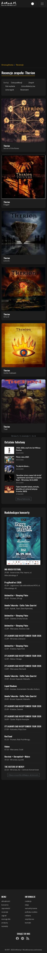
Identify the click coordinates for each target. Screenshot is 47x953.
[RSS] (27, 938)
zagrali (3, 916)
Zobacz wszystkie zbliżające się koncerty (23, 775)
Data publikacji (16, 83)
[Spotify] (22, 938)
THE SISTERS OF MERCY (14, 766)
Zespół (31, 83)
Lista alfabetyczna (28, 86)
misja (27, 905)
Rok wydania (10, 86)
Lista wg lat (9, 90)
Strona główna (7, 65)
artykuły (4, 923)
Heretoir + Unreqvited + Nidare (17, 756)
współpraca (29, 919)
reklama (28, 916)
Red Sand (8, 736)
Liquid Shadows (10, 685)
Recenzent (24, 90)
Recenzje (20, 65)
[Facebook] (17, 938)
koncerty (4, 905)
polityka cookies (31, 912)
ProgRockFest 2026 (12, 582)
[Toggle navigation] (42, 3)
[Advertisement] (23, 34)
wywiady (4, 926)
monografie (5, 919)
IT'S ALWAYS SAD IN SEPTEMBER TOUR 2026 (22, 635)
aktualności (5, 901)
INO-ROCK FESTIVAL (12, 569)
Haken (7, 746)
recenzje (4, 912)
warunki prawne (31, 908)
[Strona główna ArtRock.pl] (9, 4)
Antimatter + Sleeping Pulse (16, 595)
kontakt (28, 923)
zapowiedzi (5, 908)
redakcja (28, 901)
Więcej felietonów (23, 499)
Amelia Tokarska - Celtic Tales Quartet (20, 605)
